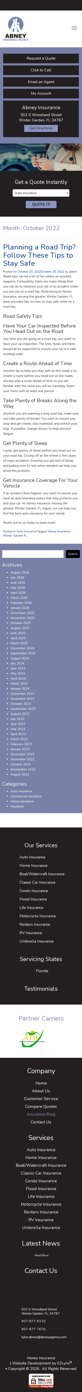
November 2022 (22, 759)
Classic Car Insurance (38, 882)
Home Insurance (22, 801)
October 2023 (21, 704)
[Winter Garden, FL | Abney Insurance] (15, 29)
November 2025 (22, 618)
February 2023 (21, 744)
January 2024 (20, 689)
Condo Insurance (34, 891)
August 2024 (20, 658)
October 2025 (21, 623)
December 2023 (22, 694)
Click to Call (41, 70)
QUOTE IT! (41, 204)
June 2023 (18, 724)
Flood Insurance (33, 899)
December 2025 (22, 613)
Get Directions (41, 128)
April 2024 (18, 678)
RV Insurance (31, 933)
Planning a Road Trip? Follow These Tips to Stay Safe (39, 255)
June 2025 (18, 633)
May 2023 (18, 729)
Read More (41, 1255)
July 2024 (17, 663)
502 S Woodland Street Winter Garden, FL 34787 (40, 1311)
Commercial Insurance (26, 796)
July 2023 (17, 719)
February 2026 (21, 603)
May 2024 (18, 673)
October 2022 (21, 764)
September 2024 (23, 653)
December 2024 (22, 648)
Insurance (17, 806)
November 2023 (22, 699)
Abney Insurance (59, 531)
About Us (41, 1091)
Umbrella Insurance (37, 941)
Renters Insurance (35, 924)
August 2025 (20, 628)
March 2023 (19, 739)
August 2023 (20, 714)
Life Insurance (31, 907)
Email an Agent (41, 81)
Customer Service (41, 1099)
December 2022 (22, 754)
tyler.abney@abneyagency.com (43, 1337)
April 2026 (18, 593)
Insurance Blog (41, 1114)
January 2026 (20, 608)
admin (73, 272)
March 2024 (19, 683)
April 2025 (18, 638)
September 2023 (23, 709)
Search (73, 554)
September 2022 (23, 769)
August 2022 (20, 774)
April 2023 (18, 734)
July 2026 (17, 577)
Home (41, 1083)
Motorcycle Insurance (38, 916)
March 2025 (19, 643)
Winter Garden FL (15, 536)
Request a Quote (41, 58)
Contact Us (41, 1122)
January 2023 (20, 749)
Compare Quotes (41, 1106)
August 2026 (20, 572)
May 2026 (18, 588)
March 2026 (19, 598)
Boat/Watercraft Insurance (42, 874)
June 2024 (18, 668)
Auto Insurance (26, 531)
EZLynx (63, 1363)
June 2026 (18, 583)
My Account (41, 93)
